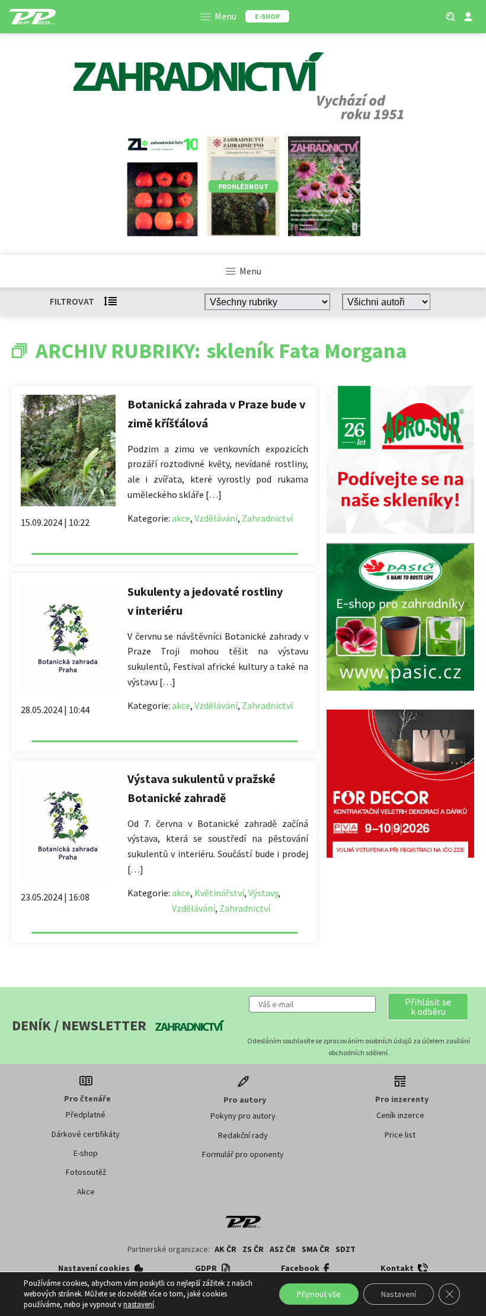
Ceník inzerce (400, 1115)
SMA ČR (316, 1249)
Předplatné (85, 1114)
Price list (400, 1134)
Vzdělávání (216, 518)
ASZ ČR (283, 1249)
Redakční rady (243, 1135)
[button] (428, 1006)
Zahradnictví (267, 518)
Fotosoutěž (86, 1172)
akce (181, 518)
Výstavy (263, 893)
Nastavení (398, 1294)
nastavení (138, 1304)
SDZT (345, 1249)
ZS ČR (253, 1249)
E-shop (85, 1153)
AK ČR (225, 1249)
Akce (86, 1191)
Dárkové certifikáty (86, 1134)
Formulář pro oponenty (243, 1154)
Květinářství (219, 893)
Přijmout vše (319, 1294)
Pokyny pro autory (243, 1115)
